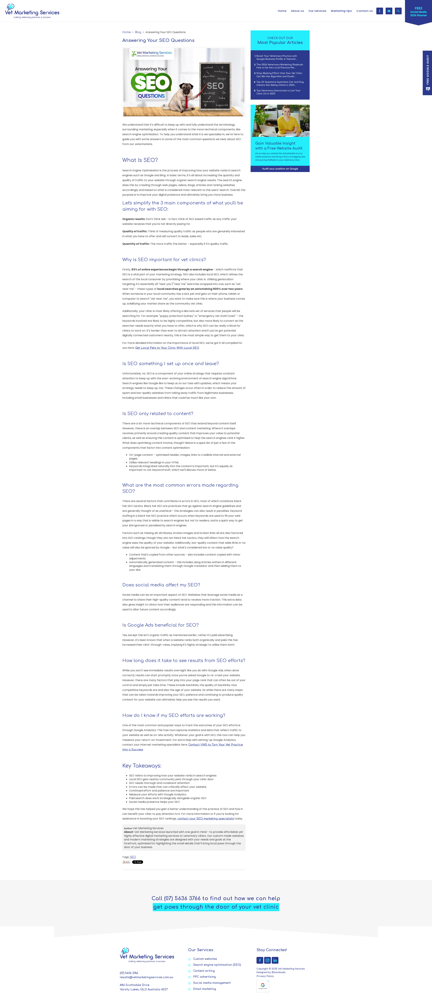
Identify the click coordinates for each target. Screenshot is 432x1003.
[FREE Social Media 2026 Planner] (418, 13)
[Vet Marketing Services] (32, 11)
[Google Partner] (262, 986)
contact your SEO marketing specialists (205, 818)
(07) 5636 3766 (379, 11)
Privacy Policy (265, 976)
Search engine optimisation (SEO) (217, 964)
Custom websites (205, 958)
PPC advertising (204, 976)
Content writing (204, 970)
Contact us (364, 11)
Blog (138, 32)
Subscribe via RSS (126, 862)
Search (398, 11)
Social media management (212, 982)
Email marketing (204, 989)
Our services (317, 11)
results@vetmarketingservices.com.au (146, 977)
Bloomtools (279, 972)
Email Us (389, 11)
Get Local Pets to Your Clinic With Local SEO (167, 347)
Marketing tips (341, 11)
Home (282, 11)
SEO (133, 857)
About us (297, 11)
